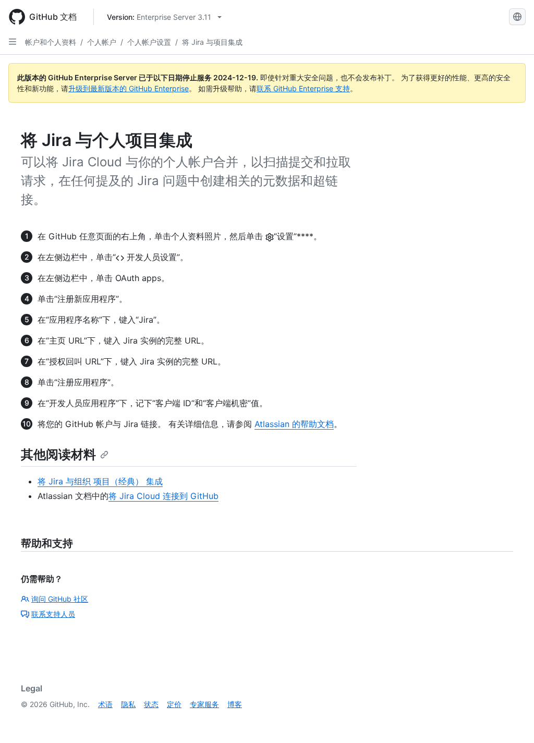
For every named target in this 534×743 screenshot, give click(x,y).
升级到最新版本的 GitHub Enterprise (128, 88)
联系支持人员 (53, 614)
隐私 (128, 704)
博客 (234, 704)
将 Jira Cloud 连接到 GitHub (163, 496)
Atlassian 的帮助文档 (294, 424)
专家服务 (204, 704)
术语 (105, 704)
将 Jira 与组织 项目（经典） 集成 (100, 481)
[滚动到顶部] (511, 720)
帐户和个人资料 (50, 42)
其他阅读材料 (58, 454)
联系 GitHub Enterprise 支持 (303, 88)
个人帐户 (101, 42)
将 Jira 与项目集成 (212, 42)
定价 (174, 704)
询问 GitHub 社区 (59, 598)
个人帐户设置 (149, 42)
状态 (151, 704)
